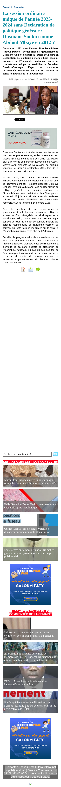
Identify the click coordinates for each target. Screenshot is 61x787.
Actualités (19, 7)
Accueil (6, 7)
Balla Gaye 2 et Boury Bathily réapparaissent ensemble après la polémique (30, 506)
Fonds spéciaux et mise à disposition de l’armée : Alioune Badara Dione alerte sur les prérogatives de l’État (30, 705)
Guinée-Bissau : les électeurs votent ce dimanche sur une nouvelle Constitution (27, 530)
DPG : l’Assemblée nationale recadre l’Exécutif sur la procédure (25, 683)
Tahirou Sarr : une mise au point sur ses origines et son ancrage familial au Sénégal (29, 634)
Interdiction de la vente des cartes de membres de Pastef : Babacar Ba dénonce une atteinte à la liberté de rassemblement (30, 657)
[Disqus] (30, 317)
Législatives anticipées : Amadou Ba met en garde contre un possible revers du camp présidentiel (29, 553)
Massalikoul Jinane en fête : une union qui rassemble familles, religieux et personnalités (30, 481)
